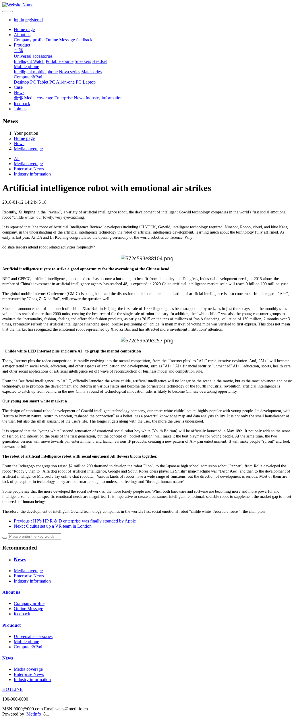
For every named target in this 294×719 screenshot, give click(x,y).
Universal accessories (33, 56)
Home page (24, 29)
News (19, 92)
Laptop (89, 82)
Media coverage (38, 97)
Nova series (69, 71)
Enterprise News (69, 97)
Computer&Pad (28, 76)
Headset (99, 61)
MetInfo (33, 714)
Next (53, 526)
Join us (20, 108)
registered (34, 19)
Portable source (60, 61)
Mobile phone (26, 66)
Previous (75, 520)
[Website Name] (147, 4)
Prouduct (22, 45)
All (17, 158)
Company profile (29, 39)
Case (18, 87)
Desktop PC (25, 82)
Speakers (83, 61)
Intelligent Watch (29, 61)
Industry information (104, 97)
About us (22, 34)
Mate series (91, 71)
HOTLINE (12, 689)
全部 (18, 50)
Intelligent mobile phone (36, 71)
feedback (84, 39)
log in (19, 19)
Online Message (60, 39)
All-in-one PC (69, 82)
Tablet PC (46, 82)
